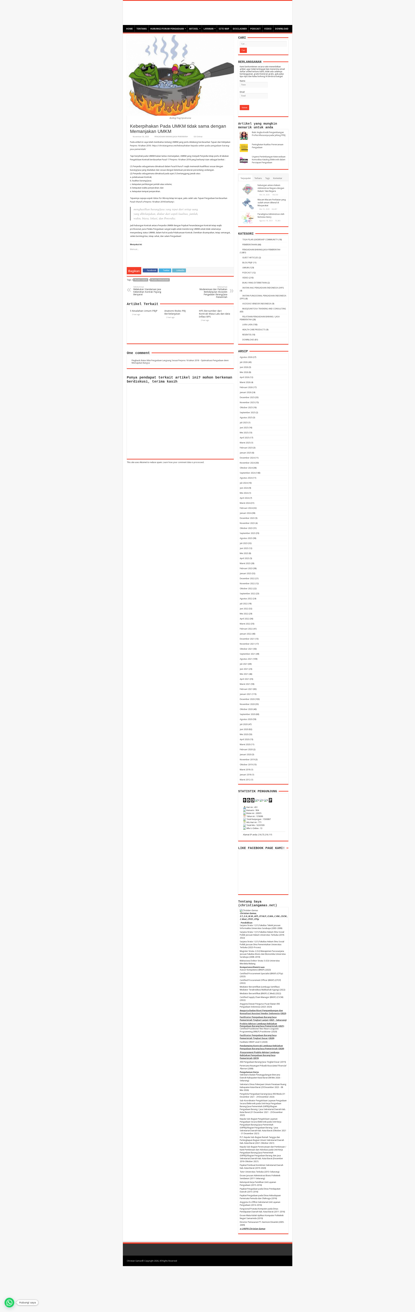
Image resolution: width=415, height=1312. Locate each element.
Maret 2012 (245, 779)
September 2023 (247, 533)
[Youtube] (281, 1261)
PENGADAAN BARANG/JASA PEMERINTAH (171, 137)
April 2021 (244, 679)
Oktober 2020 (246, 709)
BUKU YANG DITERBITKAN (254, 282)
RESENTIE (246, 334)
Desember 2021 (247, 639)
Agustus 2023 (246, 538)
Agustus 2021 (246, 659)
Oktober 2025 (246, 407)
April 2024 (244, 498)
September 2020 (247, 714)
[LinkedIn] (278, 1261)
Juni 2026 (244, 367)
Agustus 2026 (246, 357)
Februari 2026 (246, 387)
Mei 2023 (244, 553)
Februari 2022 (246, 629)
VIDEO (268, 28)
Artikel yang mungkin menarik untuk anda (257, 125)
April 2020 (244, 739)
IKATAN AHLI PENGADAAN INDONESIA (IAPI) (263, 288)
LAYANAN (208, 28)
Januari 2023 (245, 573)
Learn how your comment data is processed (183, 462)
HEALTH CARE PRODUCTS (254, 329)
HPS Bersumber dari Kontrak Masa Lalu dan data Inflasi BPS (214, 313)
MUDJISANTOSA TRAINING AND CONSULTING (264, 308)
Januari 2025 (245, 453)
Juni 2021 (244, 669)
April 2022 (244, 618)
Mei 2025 (244, 432)
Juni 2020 (244, 729)
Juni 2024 (244, 488)
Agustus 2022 (246, 598)
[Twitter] (275, 1261)
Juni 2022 (244, 608)
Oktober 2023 (246, 528)
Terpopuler (245, 178)
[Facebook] (272, 1261)
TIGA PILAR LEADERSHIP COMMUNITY (260, 239)
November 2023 (247, 523)
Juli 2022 (244, 603)
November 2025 (247, 402)
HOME (129, 28)
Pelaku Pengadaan (160, 280)
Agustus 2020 (246, 719)
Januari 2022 (245, 634)
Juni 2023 (244, 548)
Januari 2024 (245, 513)
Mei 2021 (244, 674)
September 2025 (247, 412)
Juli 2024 (244, 483)
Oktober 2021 (246, 649)
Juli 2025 (244, 422)
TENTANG (141, 28)
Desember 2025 (247, 397)
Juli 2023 (244, 543)
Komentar (277, 178)
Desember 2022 (247, 578)
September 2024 (247, 473)
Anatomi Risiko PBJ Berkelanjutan (175, 312)
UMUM (245, 267)
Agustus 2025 (246, 417)
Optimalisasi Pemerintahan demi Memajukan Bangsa (189, 11)
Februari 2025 (246, 447)
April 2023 (244, 558)
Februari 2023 (246, 568)
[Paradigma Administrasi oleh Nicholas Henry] (248, 218)
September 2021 (247, 654)
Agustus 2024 (246, 478)
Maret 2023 (245, 563)
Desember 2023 (247, 518)
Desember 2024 (247, 458)
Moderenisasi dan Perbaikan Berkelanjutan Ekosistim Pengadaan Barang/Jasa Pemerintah (213, 292)
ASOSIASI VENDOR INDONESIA (256, 303)
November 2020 (247, 704)
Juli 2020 (244, 724)
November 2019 (247, 759)
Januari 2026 (245, 392)
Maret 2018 (245, 769)
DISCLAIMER (240, 28)
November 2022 (247, 583)
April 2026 (244, 377)
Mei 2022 (244, 613)
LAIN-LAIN (247, 324)
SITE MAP (224, 28)
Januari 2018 (245, 774)
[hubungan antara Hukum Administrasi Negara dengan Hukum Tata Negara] (248, 189)
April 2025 (244, 437)
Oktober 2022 (246, 588)
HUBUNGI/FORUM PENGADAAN (167, 28)
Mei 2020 (244, 734)
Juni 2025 (244, 427)
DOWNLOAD (281, 28)
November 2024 (247, 463)
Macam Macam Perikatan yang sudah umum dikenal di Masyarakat (272, 202)
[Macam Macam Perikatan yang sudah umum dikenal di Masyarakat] (248, 203)
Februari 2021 (246, 689)
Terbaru (258, 178)
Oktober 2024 (246, 468)
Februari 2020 (246, 749)
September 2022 (247, 593)
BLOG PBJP (247, 262)
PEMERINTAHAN (249, 244)
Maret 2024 (245, 503)
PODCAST (255, 28)
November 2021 (247, 644)
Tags (267, 178)
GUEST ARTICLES (250, 257)
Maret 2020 (245, 744)
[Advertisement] (207, 1289)
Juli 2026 (244, 362)
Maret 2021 (245, 684)
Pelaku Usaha (141, 280)
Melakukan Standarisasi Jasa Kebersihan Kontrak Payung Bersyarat (147, 291)
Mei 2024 (244, 493)
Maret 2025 (245, 442)
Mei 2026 (244, 372)
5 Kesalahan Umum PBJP (143, 310)
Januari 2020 (245, 754)
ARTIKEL (193, 28)
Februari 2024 (246, 508)
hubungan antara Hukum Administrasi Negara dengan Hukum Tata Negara (271, 188)
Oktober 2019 (246, 764)
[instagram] (284, 1261)
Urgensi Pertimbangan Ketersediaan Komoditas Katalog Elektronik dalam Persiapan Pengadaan (268, 159)
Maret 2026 (245, 382)
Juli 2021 (244, 664)
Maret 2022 (245, 623)
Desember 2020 (247, 699)
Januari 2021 (245, 694)
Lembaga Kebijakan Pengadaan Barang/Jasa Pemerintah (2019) (259, 1055)
